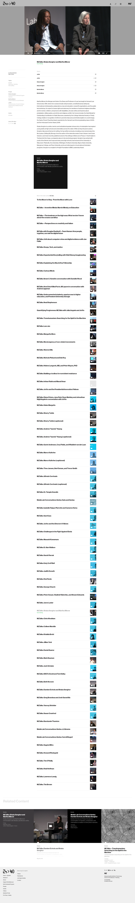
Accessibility (107, 879)
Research (5, 877)
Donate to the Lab (108, 881)
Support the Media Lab (8, 882)
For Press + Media (7, 895)
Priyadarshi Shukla (112, 863)
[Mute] (32, 53)
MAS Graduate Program (8, 884)
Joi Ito (38, 171)
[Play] (28, 53)
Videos (4, 891)
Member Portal (6, 893)
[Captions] (98, 53)
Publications (20, 876)
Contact (19, 880)
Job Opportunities (21, 878)
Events (4, 888)
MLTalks (10, 115)
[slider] (67, 51)
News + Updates (7, 875)
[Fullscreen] (106, 53)
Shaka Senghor (43, 171)
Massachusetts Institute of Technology (113, 876)
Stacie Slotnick (13, 73)
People (4, 886)
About (4, 880)
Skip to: (38, 71)
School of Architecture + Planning (111, 877)
